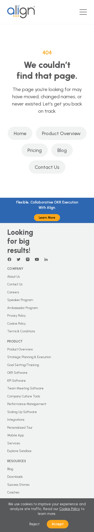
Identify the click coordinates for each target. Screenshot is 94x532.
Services (13, 443)
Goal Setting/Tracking (23, 365)
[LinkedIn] (46, 259)
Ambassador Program (22, 308)
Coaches (13, 492)
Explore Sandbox (19, 451)
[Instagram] (28, 259)
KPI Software (16, 380)
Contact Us (47, 167)
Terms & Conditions (21, 331)
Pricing (34, 150)
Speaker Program (20, 300)
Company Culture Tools (23, 396)
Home (20, 133)
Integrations (15, 419)
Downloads (15, 477)
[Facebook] (9, 259)
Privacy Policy (16, 315)
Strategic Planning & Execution (29, 357)
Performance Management (26, 404)
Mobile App (15, 435)
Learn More (47, 217)
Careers (13, 292)
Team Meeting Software (25, 388)
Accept (58, 524)
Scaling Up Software (22, 412)
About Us (13, 276)
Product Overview (61, 133)
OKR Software (17, 372)
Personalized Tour (20, 427)
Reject (34, 524)
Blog (62, 150)
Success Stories (18, 484)
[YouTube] (37, 259)
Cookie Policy (16, 323)
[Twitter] (18, 259)
